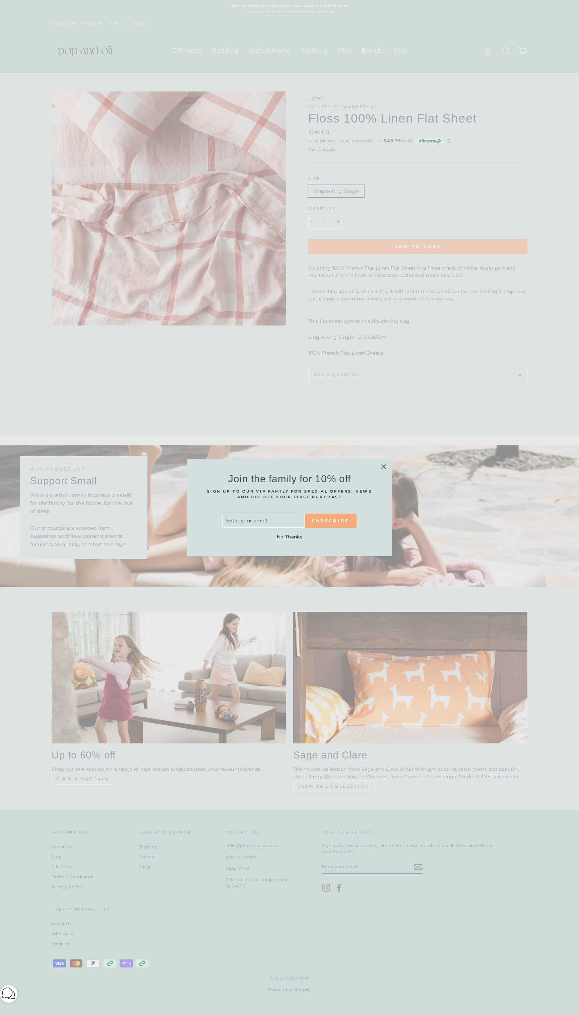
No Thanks (289, 537)
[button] (8, 995)
